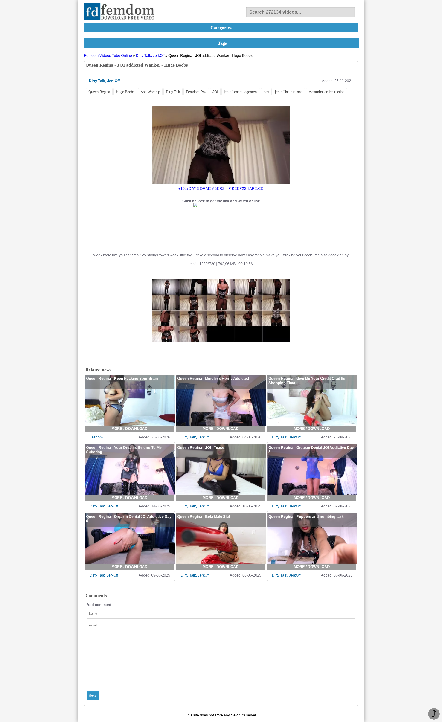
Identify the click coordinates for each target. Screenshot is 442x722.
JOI (215, 92)
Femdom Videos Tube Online (108, 56)
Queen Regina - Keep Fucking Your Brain (122, 378)
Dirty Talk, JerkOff (150, 56)
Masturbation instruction (326, 92)
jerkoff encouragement (241, 92)
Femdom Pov (196, 92)
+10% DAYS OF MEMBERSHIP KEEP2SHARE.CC (221, 189)
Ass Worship (150, 92)
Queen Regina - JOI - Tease (200, 447)
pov (266, 92)
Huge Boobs (125, 92)
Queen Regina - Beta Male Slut (203, 517)
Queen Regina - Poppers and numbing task (306, 517)
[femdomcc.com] (120, 12)
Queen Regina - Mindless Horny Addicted (213, 378)
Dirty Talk (173, 92)
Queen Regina (99, 92)
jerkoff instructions (288, 92)
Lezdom (96, 437)
